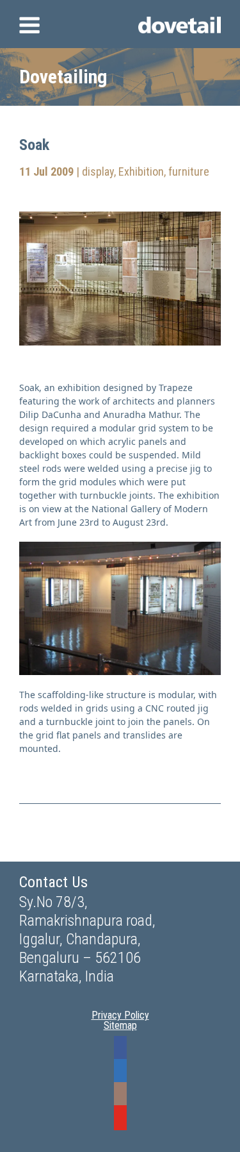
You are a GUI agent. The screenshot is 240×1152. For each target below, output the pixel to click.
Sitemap (120, 1025)
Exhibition (141, 171)
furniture (188, 171)
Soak (34, 145)
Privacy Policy (120, 1015)
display (98, 171)
